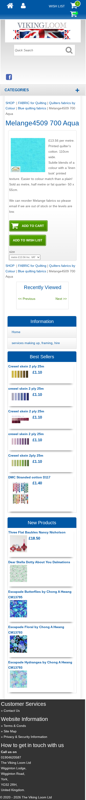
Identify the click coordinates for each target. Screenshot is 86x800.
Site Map (10, 731)
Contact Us (12, 710)
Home (16, 332)
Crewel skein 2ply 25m (25, 455)
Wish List (57, 6)
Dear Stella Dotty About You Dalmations (39, 562)
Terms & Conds (15, 726)
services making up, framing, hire (36, 343)
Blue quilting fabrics (32, 108)
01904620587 (11, 757)
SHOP (10, 103)
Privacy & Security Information (25, 737)
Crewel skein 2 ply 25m (26, 366)
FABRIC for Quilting (32, 103)
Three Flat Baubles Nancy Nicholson (37, 532)
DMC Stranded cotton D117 (29, 477)
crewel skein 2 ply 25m (26, 388)
